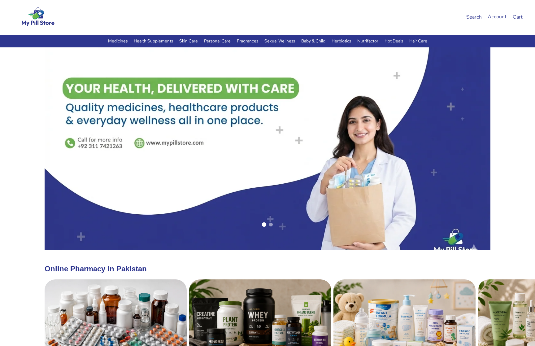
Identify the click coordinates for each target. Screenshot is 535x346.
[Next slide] (483, 335)
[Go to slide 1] (264, 224)
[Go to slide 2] (271, 224)
